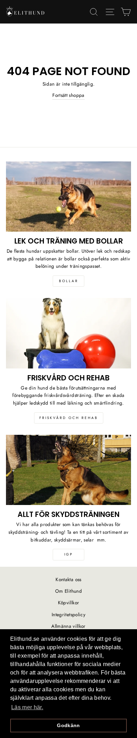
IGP (68, 554)
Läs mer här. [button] (27, 707)
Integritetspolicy (68, 614)
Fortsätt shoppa (68, 95)
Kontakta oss (68, 579)
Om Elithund (68, 590)
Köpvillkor (68, 602)
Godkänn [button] (68, 725)
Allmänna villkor (68, 626)
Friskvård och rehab (68, 417)
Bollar (68, 281)
